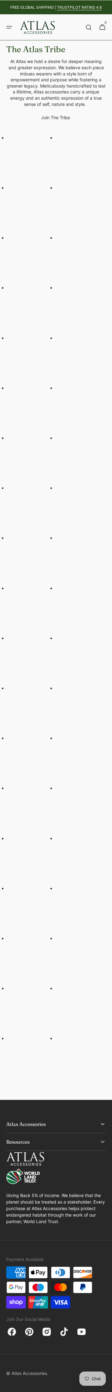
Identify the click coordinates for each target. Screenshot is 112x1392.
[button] (9, 27)
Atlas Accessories (29, 1373)
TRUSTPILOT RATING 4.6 (79, 7)
